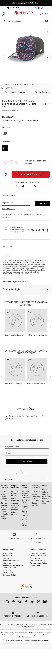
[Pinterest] (13, 602)
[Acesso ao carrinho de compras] (46, 14)
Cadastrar (27, 461)
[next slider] (1, 327)
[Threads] (38, 602)
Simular (42, 203)
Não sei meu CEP (8, 209)
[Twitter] (32, 602)
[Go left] (4, 58)
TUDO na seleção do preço (26, 3)
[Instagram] (7, 602)
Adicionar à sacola (31, 174)
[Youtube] (19, 602)
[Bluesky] (45, 602)
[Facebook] (26, 602)
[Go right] (48, 58)
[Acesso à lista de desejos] (41, 14)
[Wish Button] (5, 174)
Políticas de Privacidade (36, 632)
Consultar (38, 230)
